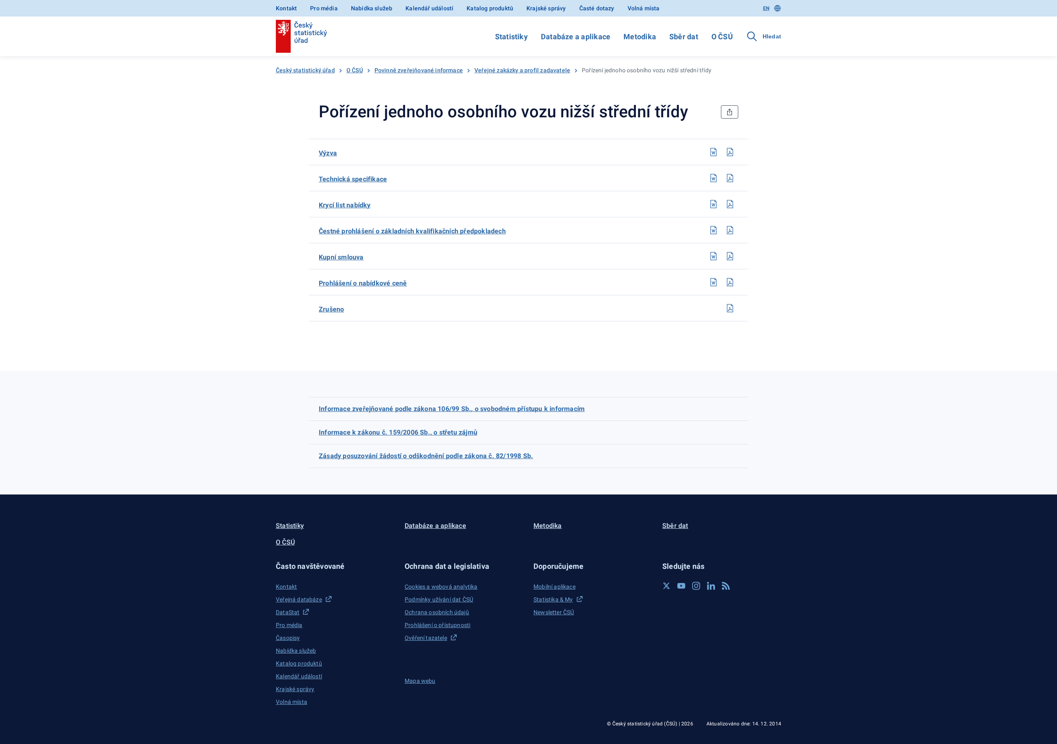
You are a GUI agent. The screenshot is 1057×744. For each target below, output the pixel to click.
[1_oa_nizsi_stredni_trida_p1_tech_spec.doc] (713, 178)
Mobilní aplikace (554, 586)
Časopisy (288, 638)
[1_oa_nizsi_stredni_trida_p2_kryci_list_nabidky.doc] (713, 204)
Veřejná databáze (299, 599)
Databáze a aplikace (575, 36)
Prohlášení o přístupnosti (437, 625)
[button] (335, 566)
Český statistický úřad (305, 70)
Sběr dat (683, 36)
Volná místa (644, 8)
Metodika (639, 36)
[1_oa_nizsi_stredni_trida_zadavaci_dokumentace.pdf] (730, 152)
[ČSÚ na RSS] (726, 586)
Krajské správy (546, 8)
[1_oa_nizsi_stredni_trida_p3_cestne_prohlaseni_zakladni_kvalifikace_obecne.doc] (713, 230)
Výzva (328, 153)
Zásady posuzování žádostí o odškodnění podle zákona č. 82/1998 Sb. (426, 456)
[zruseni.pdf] (730, 308)
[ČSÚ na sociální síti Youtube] (681, 586)
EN (766, 8)
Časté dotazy (596, 8)
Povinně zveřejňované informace (418, 70)
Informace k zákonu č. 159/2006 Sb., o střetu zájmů (398, 432)
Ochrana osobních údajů (437, 612)
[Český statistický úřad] (301, 36)
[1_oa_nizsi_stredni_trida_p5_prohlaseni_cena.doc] (713, 282)
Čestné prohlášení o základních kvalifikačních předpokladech (412, 231)
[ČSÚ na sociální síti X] (666, 586)
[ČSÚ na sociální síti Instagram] (696, 586)
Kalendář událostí (429, 8)
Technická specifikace (353, 179)
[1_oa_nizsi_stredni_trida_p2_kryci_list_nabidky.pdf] (730, 204)
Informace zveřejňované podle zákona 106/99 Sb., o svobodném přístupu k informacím (452, 409)
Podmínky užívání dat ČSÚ (439, 599)
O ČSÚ (722, 36)
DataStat (287, 612)
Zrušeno (331, 309)
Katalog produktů (490, 8)
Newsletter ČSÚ (553, 612)
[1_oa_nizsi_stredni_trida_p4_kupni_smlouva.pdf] (730, 256)
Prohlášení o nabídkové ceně (363, 283)
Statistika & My (553, 599)
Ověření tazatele (426, 638)
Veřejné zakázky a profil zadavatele (522, 70)
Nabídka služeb (371, 8)
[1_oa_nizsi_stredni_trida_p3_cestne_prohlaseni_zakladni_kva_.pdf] (730, 230)
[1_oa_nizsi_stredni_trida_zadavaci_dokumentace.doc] (713, 152)
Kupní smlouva (341, 257)
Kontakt (286, 8)
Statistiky (511, 36)
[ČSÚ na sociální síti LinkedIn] (711, 586)
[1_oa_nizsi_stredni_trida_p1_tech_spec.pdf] (730, 178)
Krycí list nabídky (345, 205)
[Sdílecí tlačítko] (729, 112)
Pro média (324, 8)
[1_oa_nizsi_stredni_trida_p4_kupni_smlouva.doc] (713, 256)
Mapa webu (420, 680)
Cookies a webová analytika (441, 586)
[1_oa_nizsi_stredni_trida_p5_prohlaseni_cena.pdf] (730, 282)
